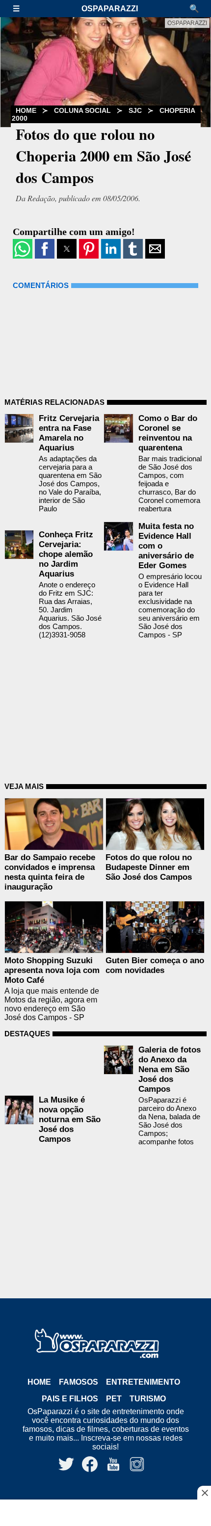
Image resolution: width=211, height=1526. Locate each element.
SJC (135, 110)
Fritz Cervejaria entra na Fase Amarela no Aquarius (69, 433)
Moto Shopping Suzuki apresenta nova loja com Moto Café (52, 970)
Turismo (148, 1398)
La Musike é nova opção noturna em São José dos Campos (70, 1119)
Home (39, 1382)
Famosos (78, 1382)
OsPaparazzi (109, 8)
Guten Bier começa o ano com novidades (155, 965)
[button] (21, 8)
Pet (114, 1398)
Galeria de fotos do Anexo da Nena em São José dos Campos (169, 1069)
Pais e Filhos (70, 1398)
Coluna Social (82, 110)
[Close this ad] (204, 1493)
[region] (105, 1513)
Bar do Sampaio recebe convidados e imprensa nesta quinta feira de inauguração (49, 872)
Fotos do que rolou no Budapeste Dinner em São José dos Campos (149, 867)
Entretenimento (143, 1382)
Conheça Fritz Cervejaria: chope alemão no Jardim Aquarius (66, 554)
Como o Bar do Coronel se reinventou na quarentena (167, 433)
